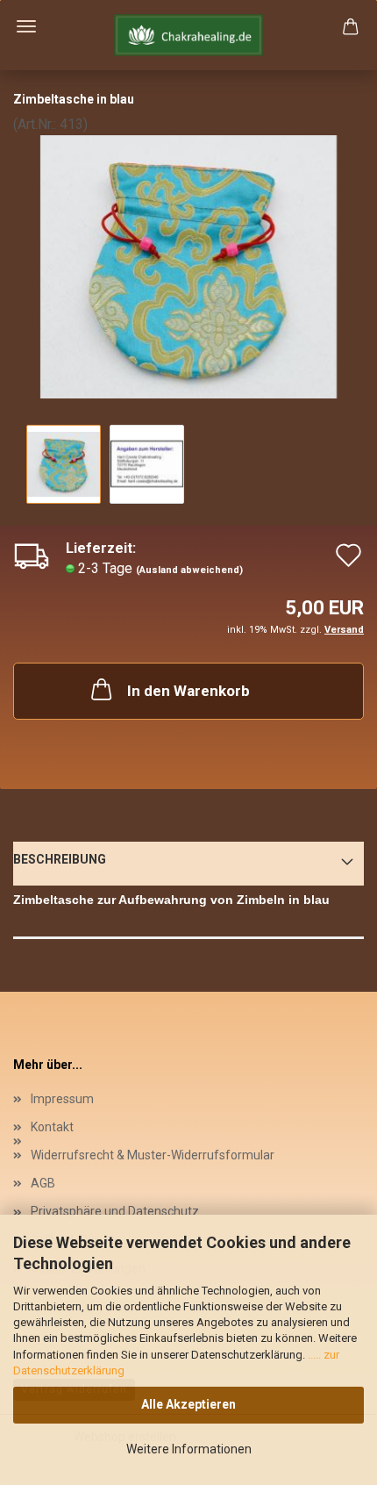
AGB (43, 1183)
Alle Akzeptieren (188, 1404)
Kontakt (52, 1127)
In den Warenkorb (188, 690)
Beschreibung (59, 859)
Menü (26, 26)
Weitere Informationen (189, 1449)
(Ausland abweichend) (189, 570)
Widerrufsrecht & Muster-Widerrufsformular (152, 1155)
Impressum (62, 1099)
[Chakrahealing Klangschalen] (188, 35)
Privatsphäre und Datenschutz (115, 1211)
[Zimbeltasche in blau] (188, 265)
